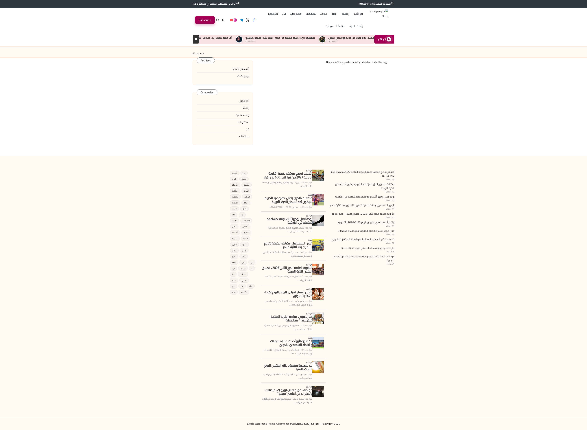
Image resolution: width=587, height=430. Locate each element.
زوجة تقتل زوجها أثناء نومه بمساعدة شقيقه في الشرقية (364, 196)
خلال (244, 244)
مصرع (244, 280)
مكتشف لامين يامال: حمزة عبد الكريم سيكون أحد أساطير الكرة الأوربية (364, 186)
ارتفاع (244, 179)
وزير (233, 292)
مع (233, 286)
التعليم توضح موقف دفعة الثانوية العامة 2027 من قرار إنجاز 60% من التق (362, 173)
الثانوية (235, 191)
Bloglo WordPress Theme (261, 424)
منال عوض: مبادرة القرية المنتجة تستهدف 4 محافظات (366, 230)
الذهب (247, 197)
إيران (234, 179)
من (242, 286)
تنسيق (246, 232)
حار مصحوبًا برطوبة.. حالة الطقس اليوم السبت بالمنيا (367, 247)
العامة (235, 203)
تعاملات (246, 220)
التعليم (246, 185)
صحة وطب (243, 122)
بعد (233, 214)
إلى (244, 173)
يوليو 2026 (243, 76)
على (243, 262)
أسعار (234, 173)
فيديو (243, 268)
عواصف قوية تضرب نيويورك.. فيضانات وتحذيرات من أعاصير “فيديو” (364, 258)
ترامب (234, 220)
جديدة (234, 238)
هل (250, 286)
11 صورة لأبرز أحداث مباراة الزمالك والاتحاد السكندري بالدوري (363, 239)
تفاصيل (245, 226)
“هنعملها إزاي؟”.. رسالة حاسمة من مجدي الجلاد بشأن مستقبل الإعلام (306, 37)
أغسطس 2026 (241, 69)
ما (233, 274)
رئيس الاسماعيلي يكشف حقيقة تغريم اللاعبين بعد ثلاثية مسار (362, 205)
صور (243, 256)
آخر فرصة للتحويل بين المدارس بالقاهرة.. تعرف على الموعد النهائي (225, 37)
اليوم (246, 203)
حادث (245, 238)
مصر (234, 280)
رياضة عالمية (242, 115)
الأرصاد (235, 185)
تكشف (235, 232)
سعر (234, 256)
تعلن (234, 226)
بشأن (244, 208)
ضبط (234, 262)
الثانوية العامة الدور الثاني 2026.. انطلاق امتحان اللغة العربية (363, 213)
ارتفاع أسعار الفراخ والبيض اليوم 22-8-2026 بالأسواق (366, 222)
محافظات (244, 136)
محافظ (243, 274)
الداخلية (235, 197)
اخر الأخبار (244, 101)
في (233, 268)
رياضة (246, 108)
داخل (234, 250)
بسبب (234, 208)
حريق (234, 244)
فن (247, 129)
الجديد (246, 191)
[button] (205, 20)
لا (252, 268)
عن (252, 262)
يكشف (244, 292)
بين (242, 214)
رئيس (244, 250)
